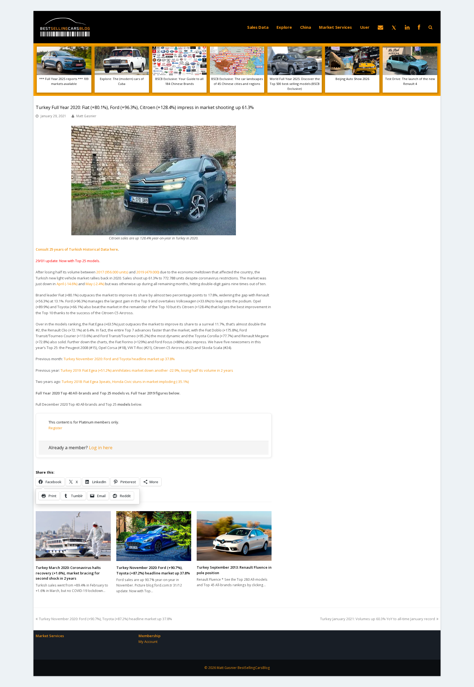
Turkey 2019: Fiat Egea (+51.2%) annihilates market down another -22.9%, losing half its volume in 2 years (147, 370)
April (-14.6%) (67, 283)
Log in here (100, 448)
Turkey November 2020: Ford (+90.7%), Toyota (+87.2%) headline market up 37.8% (153, 570)
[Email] (380, 27)
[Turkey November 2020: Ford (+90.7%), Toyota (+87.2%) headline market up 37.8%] (153, 536)
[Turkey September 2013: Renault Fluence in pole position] (234, 536)
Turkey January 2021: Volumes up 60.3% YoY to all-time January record (377, 618)
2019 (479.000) (147, 272)
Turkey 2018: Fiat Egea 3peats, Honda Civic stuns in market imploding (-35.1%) (125, 381)
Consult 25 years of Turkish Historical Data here (77, 249)
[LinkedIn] (407, 27)
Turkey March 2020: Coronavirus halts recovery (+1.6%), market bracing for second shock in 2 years (68, 573)
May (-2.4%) (95, 283)
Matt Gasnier (86, 116)
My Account (148, 641)
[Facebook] (419, 27)
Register (55, 427)
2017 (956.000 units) (112, 272)
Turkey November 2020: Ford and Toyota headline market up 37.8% (119, 358)
